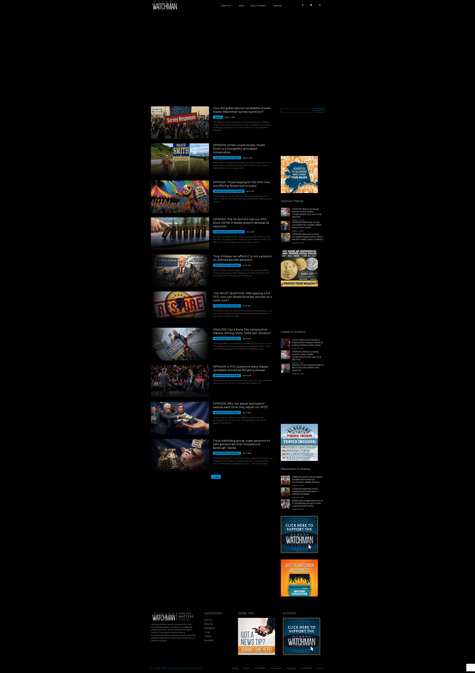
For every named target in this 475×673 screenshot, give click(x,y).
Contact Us (320, 668)
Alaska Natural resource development (229, 191)
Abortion (218, 117)
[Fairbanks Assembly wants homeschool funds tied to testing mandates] (285, 492)
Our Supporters (276, 668)
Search (319, 110)
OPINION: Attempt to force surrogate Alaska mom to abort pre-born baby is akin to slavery (307, 237)
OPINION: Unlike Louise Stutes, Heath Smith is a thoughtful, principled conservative (239, 148)
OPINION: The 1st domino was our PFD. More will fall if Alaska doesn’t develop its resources (241, 223)
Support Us (225, 6)
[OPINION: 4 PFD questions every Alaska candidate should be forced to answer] (180, 397)
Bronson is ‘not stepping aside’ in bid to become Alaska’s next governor (308, 367)
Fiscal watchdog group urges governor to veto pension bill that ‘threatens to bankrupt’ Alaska (241, 444)
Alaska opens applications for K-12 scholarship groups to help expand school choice (307, 503)
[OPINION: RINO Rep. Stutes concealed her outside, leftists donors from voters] (285, 226)
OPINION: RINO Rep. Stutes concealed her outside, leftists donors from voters (307, 225)
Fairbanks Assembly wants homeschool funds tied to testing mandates (305, 491)
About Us (246, 668)
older (216, 477)
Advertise (278, 6)
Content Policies (306, 668)
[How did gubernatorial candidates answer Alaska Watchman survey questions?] (180, 138)
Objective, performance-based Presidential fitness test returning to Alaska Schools (307, 479)
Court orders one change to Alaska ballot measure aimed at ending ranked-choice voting (307, 342)
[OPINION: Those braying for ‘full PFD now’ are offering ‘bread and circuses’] (180, 212)
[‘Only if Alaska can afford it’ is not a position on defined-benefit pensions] (180, 286)
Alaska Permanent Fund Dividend (227, 158)
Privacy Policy (291, 668)
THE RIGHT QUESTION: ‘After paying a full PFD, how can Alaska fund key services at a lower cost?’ (242, 297)
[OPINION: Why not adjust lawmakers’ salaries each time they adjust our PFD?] (180, 434)
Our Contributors (260, 668)
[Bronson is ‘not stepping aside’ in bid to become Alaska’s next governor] (285, 369)
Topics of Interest (257, 6)
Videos (242, 6)
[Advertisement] (299, 134)
